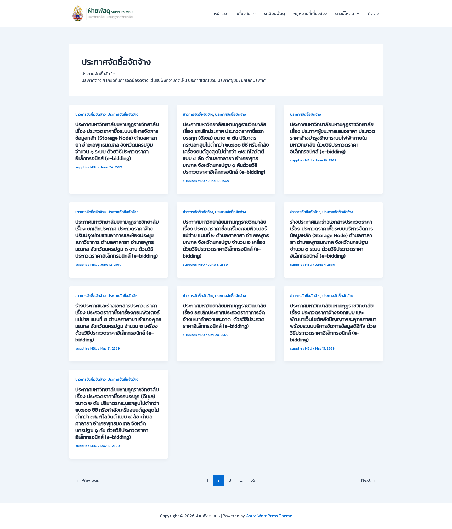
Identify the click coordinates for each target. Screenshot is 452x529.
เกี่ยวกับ (244, 13)
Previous (87, 480)
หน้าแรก (221, 13)
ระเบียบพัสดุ (274, 13)
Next (368, 480)
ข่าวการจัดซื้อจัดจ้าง (90, 114)
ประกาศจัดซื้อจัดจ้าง (123, 114)
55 (253, 480)
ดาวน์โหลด (344, 13)
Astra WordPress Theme (269, 516)
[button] (253, 13)
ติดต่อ (373, 13)
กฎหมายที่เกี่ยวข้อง (310, 13)
